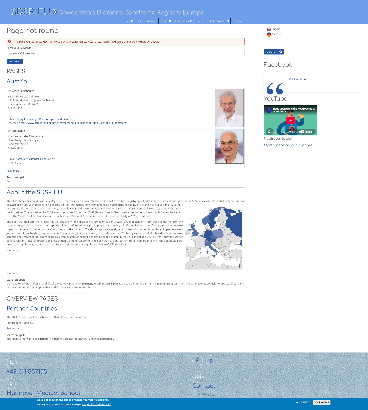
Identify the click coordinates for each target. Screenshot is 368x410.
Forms (164, 21)
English (275, 29)
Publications (182, 21)
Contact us (238, 21)
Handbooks (151, 21)
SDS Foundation (298, 79)
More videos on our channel (288, 145)
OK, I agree (302, 402)
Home (127, 21)
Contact (203, 386)
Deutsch (276, 34)
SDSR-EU (30, 12)
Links (198, 21)
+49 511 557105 (27, 372)
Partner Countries (215, 21)
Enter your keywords (19, 48)
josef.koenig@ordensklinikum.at (36, 159)
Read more (13, 170)
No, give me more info (96, 404)
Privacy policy (206, 394)
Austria (17, 81)
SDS (139, 21)
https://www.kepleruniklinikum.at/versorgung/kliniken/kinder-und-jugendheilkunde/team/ (73, 122)
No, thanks (321, 402)
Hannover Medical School (43, 393)
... (20, 162)
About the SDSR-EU (34, 192)
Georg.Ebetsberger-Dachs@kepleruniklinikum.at (45, 119)
